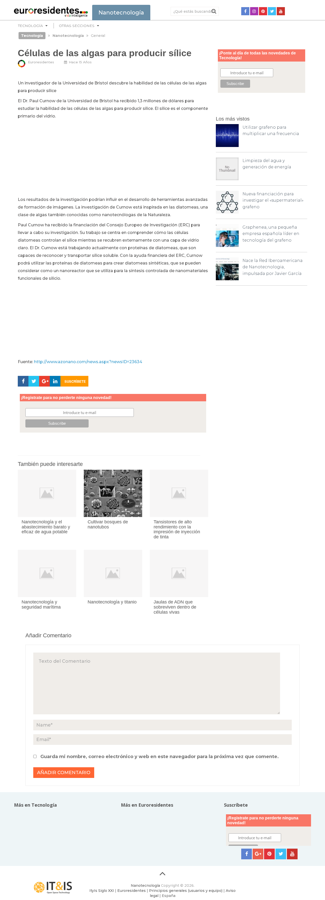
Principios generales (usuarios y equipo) (185, 890)
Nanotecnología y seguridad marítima (41, 604)
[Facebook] (245, 11)
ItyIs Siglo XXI (101, 890)
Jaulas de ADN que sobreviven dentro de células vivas (175, 607)
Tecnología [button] (30, 25)
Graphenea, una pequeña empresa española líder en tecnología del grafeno (270, 234)
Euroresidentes (41, 62)
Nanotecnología (145, 885)
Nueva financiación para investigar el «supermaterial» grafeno (272, 200)
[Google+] (258, 854)
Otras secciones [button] (76, 25)
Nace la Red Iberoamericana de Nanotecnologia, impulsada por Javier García (272, 267)
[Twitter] (272, 11)
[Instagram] (254, 11)
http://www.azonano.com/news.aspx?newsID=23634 (88, 361)
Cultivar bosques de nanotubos (108, 524)
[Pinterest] (263, 11)
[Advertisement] (113, 158)
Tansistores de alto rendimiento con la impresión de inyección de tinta (177, 529)
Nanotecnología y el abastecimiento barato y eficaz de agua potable (46, 527)
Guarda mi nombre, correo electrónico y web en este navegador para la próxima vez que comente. (159, 756)
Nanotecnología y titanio (112, 601)
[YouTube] (281, 11)
